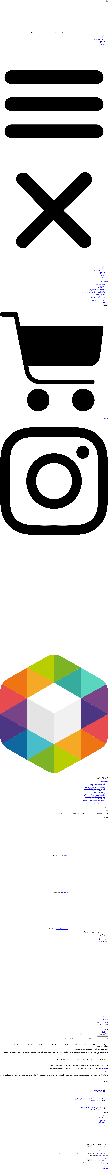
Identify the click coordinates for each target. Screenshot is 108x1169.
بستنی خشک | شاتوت (62, 929)
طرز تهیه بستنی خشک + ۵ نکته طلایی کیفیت (92, 1107)
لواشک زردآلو (64, 892)
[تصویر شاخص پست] (101, 1088)
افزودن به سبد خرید (102, 1035)
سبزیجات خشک (100, 294)
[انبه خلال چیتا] (86, 855)
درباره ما (102, 41)
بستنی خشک (97, 39)
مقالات (103, 44)
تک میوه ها (102, 286)
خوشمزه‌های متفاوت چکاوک (97, 291)
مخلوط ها (102, 299)
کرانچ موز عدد (102, 1034)
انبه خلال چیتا (64, 855)
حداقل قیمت (104, 813)
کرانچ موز (105, 1019)
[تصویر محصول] (95, 1014)
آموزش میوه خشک (99, 1090)
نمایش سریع (104, 1016)
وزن (106, 1029)
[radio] (99, 1027)
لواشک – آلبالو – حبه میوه (98, 297)
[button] (54, 156)
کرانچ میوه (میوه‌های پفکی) (97, 295)
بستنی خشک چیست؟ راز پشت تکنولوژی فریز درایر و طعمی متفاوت (86, 1098)
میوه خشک (98, 37)
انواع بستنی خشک (100, 284)
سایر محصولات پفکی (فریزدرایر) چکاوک (93, 292)
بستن (106, 807)
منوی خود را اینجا (100, 1155)
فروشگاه (102, 45)
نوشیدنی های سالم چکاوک (97, 300)
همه (103, 302)
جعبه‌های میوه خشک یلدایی (97, 289)
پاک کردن (102, 1032)
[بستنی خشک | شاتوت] (86, 929)
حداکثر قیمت (81, 813)
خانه (103, 36)
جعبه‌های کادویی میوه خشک (97, 287)
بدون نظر (93, 1091)
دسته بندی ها (104, 781)
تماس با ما (102, 42)
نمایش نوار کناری (103, 937)
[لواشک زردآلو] (86, 892)
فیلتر (59, 813)
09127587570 (100, 1078)
